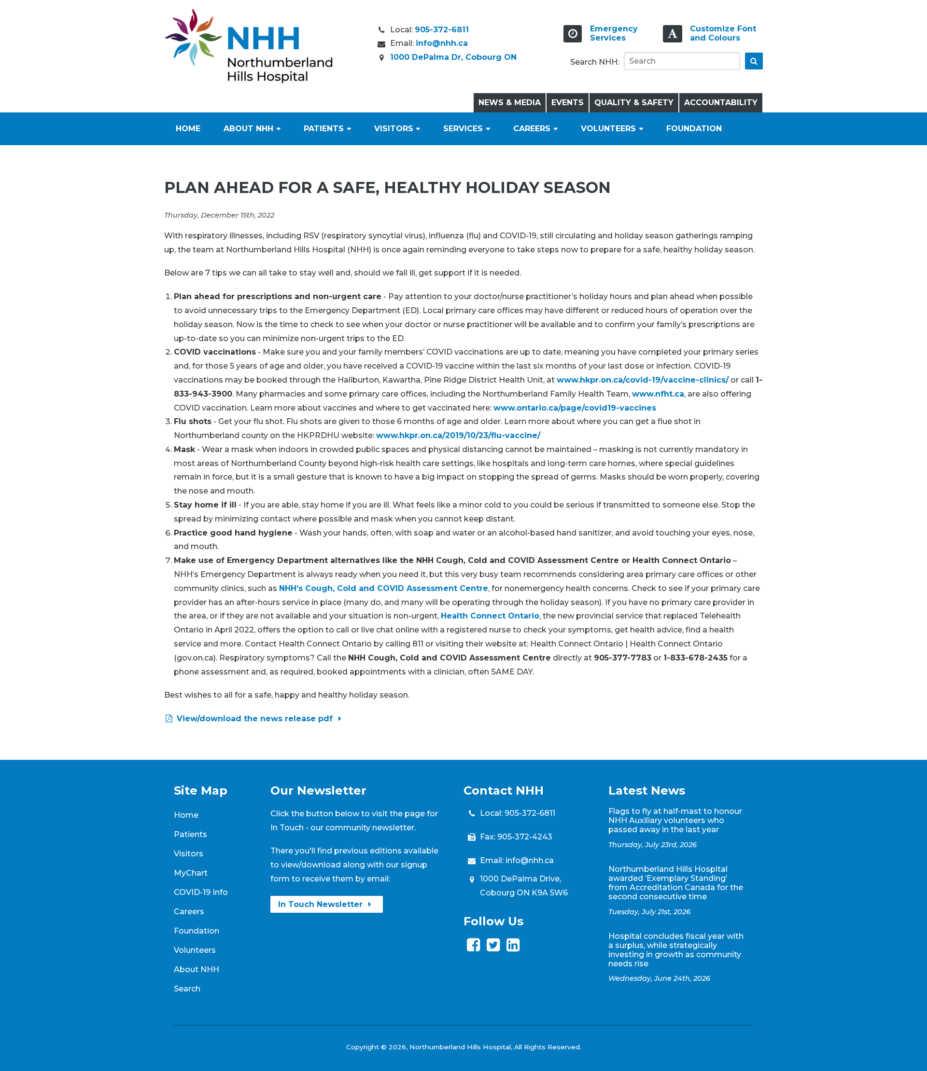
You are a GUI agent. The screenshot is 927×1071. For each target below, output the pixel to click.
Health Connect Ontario (490, 615)
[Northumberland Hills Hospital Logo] (248, 80)
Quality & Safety (634, 102)
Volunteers (608, 128)
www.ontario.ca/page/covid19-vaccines (574, 407)
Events (567, 102)
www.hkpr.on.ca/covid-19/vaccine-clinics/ (643, 379)
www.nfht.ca (658, 393)
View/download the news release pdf (254, 718)
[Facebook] (473, 947)
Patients (324, 128)
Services (463, 128)
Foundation (694, 128)
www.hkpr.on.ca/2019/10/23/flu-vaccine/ (458, 435)
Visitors (393, 128)
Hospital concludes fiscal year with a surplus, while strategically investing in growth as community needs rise (676, 950)
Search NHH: (594, 62)
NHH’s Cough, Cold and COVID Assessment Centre (383, 588)
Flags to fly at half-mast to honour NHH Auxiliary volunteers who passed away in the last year (675, 820)
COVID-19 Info (201, 892)
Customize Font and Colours (723, 33)
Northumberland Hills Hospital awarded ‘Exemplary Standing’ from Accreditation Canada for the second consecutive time (675, 883)
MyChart (191, 873)
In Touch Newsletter (321, 904)
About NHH (248, 128)
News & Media (509, 102)
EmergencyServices (614, 33)
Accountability (721, 102)
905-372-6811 (442, 29)
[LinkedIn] (513, 947)
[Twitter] (493, 947)
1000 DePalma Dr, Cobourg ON (453, 57)
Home (188, 128)
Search (187, 988)
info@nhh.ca (442, 43)
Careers (531, 128)
